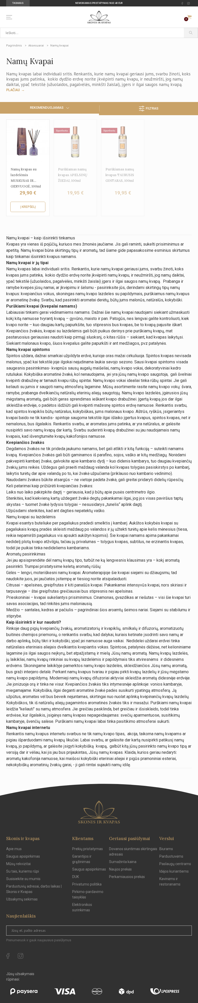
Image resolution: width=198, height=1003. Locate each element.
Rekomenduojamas (46, 107)
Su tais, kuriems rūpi (22, 871)
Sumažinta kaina (122, 862)
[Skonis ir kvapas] (99, 17)
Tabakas (17, 3)
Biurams (166, 849)
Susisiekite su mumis (23, 879)
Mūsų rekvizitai (18, 864)
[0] (189, 17)
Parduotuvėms (171, 856)
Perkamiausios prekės (127, 877)
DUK (75, 877)
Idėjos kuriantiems (174, 871)
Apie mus (14, 849)
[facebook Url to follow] (182, 3)
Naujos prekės (120, 869)
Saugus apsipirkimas (23, 856)
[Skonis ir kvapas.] (99, 812)
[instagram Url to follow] (188, 3)
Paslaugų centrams (175, 864)
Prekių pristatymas (87, 849)
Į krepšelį (28, 207)
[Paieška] (191, 33)
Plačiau (13, 90)
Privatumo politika (87, 884)
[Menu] (10, 17)
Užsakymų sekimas (22, 899)
